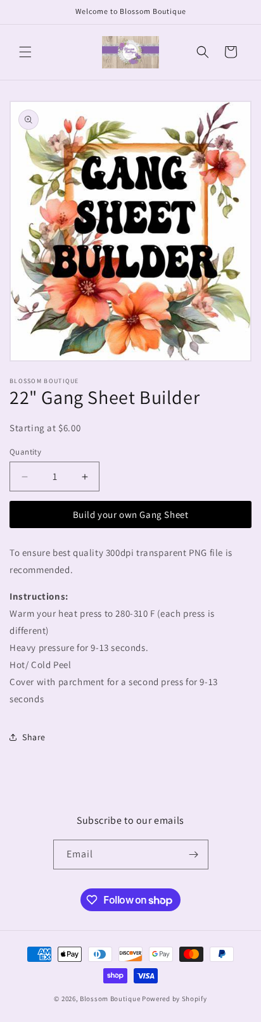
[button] (25, 52)
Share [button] (34, 737)
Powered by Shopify (174, 998)
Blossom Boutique (110, 998)
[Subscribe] (194, 854)
